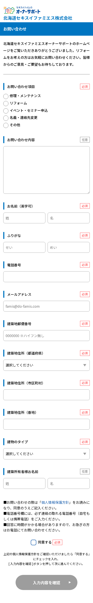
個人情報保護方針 (55, 502)
